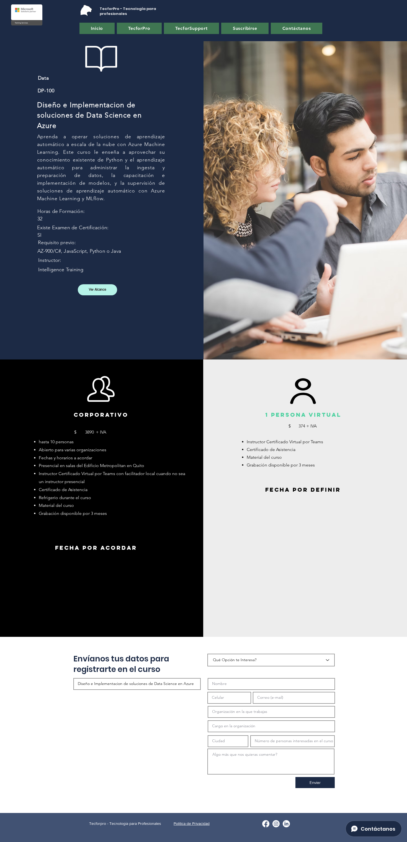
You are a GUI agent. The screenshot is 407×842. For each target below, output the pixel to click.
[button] (331, 11)
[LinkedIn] (286, 823)
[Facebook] (265, 823)
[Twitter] (276, 823)
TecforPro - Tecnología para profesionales (128, 11)
